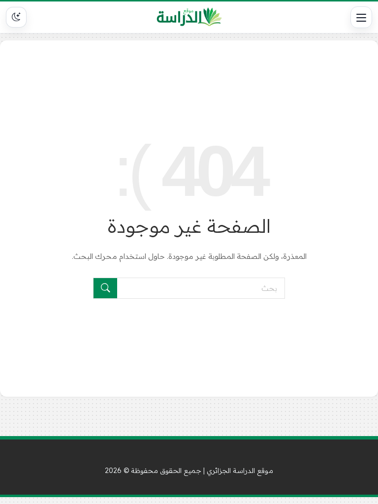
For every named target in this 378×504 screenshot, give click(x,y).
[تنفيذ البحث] (105, 288)
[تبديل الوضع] (16, 17)
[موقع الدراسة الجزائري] (189, 17)
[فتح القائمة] (361, 17)
